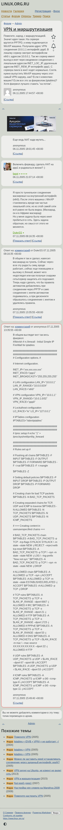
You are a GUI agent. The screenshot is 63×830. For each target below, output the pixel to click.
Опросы (26, 16)
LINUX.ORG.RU (15, 4)
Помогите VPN (22, 737)
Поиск (46, 16)
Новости (6, 11)
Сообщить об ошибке (12, 815)
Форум (15, 16)
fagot (15, 173)
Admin (18, 23)
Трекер (37, 16)
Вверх (56, 813)
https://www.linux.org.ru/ (13, 818)
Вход (56, 11)
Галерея (18, 11)
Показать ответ (22, 241)
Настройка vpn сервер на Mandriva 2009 (37, 788)
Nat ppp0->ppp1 (23, 783)
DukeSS (17, 232)
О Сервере (8, 812)
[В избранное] (53, 37)
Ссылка (8, 99)
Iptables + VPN (22, 749)
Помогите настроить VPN (28, 796)
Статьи (5, 16)
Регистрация (43, 11)
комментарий (22, 250)
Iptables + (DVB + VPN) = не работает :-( (36, 741)
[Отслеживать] (53, 46)
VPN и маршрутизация (28, 29)
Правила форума (23, 812)
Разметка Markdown (42, 812)
